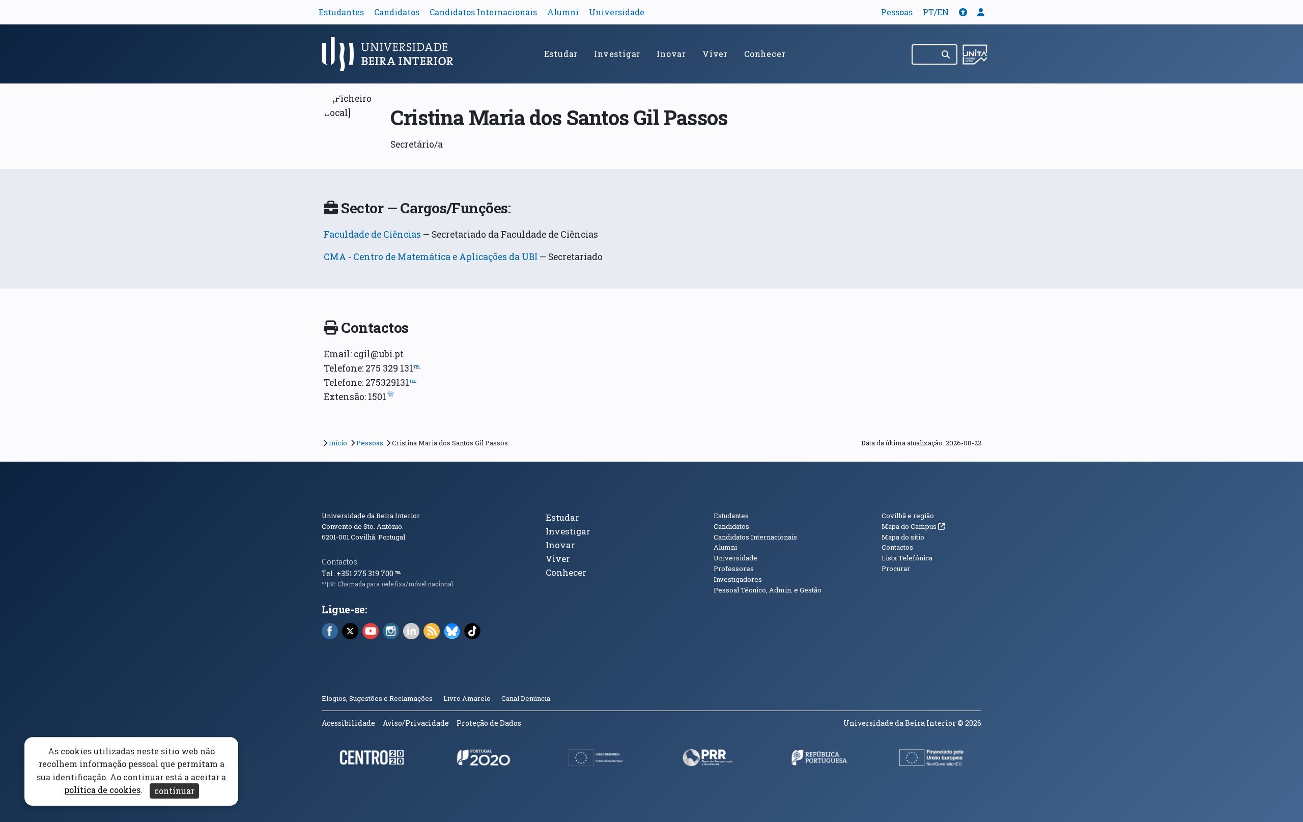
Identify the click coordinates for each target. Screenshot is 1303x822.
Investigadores (738, 579)
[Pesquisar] (946, 54)
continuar (174, 790)
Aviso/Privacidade (416, 723)
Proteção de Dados (489, 723)
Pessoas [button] (897, 12)
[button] (963, 12)
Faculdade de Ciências (372, 234)
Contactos (339, 561)
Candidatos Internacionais (483, 12)
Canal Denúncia (525, 698)
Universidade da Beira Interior (371, 515)
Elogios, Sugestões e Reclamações (377, 698)
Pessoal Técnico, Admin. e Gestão (768, 589)
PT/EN (936, 12)
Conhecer (764, 53)
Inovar (671, 53)
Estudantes (341, 12)
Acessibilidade (348, 723)
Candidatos (396, 12)
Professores (734, 568)
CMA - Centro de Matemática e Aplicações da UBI (430, 257)
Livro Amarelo (467, 698)
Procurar (896, 568)
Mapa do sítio (903, 537)
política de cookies (102, 790)
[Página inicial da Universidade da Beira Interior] (392, 54)
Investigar (617, 53)
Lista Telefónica (907, 557)
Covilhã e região (908, 515)
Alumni (563, 12)
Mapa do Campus (913, 526)
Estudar (561, 53)
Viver (715, 53)
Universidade (616, 12)
